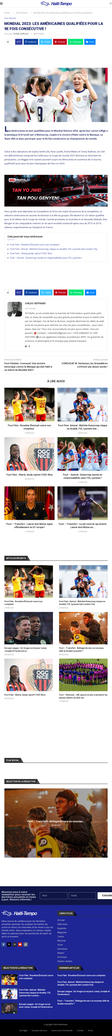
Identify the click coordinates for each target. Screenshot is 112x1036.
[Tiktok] (26, 944)
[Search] (110, 3)
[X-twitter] (9, 944)
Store (90, 1030)
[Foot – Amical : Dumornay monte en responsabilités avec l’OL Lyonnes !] (82, 454)
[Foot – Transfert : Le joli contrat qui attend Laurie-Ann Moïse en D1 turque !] (82, 503)
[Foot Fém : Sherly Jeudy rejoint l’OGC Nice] (29, 454)
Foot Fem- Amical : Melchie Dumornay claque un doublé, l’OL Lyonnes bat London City (53, 248)
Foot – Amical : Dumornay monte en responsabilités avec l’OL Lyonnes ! (46, 257)
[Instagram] (15, 944)
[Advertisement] (56, 55)
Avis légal (23, 1030)
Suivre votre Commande (61, 1030)
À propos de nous (39, 1030)
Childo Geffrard (20, 33)
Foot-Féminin (22, 12)
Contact (80, 1030)
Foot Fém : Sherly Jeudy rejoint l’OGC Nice (31, 253)
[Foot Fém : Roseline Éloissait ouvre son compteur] (29, 404)
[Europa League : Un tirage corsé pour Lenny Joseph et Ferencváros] (28, 628)
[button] (7, 822)
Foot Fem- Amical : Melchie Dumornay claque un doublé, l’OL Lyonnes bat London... (35, 993)
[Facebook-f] (3, 944)
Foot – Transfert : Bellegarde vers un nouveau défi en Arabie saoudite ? (81, 649)
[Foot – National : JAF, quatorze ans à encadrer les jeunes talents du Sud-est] (83, 675)
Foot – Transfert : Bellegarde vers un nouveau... (56, 821)
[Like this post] (20, 42)
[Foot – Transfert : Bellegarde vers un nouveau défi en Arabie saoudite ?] (83, 628)
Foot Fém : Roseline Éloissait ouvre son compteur (35, 244)
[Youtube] (20, 944)
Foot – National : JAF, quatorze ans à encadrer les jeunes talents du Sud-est (83, 696)
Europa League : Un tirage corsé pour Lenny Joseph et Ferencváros (25, 649)
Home (7, 12)
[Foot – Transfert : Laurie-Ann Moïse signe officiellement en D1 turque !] (29, 503)
